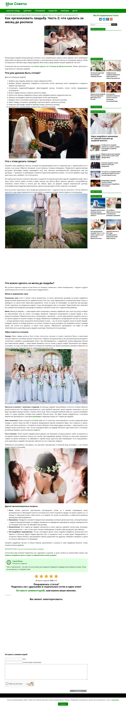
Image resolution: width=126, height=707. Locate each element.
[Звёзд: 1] (36, 576)
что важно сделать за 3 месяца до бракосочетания (51, 66)
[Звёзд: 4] (51, 576)
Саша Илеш (17, 561)
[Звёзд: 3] (46, 576)
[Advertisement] (19, 38)
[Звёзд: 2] (41, 576)
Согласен (63, 704)
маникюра (36, 416)
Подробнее (115, 700)
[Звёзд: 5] (56, 576)
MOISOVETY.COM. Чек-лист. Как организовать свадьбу (24, 549)
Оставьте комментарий (30, 590)
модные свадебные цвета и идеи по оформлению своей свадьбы (30, 555)
